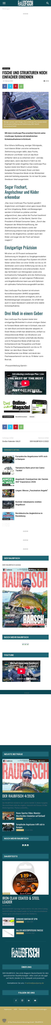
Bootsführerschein (21, 417)
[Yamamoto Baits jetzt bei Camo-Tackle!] (8, 470)
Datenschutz (23, 1009)
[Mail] (28, 1000)
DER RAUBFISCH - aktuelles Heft (12, 791)
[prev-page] (3, 524)
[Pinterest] (15, 86)
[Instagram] (22, 1000)
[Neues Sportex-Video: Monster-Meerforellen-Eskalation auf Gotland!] (8, 816)
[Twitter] (10, 86)
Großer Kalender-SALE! (11, 441)
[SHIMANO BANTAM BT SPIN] (8, 922)
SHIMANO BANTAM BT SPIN (26, 918)
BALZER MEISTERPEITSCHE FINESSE (29, 930)
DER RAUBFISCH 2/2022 (39, 441)
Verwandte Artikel (11, 450)
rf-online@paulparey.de (34, 983)
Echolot (32, 417)
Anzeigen (19, 818)
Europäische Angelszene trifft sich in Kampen (30, 826)
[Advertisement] (25, 40)
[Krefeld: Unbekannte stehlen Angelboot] (8, 505)
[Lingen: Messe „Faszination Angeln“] (8, 493)
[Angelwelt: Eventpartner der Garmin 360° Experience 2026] (8, 482)
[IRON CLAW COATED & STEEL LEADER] (25, 878)
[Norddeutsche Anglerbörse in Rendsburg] (8, 516)
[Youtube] (35, 1000)
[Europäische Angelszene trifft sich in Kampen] (8, 459)
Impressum (8, 1009)
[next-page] (7, 524)
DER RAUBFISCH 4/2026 (11, 565)
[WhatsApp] (21, 86)
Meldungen (6, 9)
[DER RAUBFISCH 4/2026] (24, 598)
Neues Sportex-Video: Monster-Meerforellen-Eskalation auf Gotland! (30, 814)
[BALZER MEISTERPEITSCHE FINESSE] (8, 933)
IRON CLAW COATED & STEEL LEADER (20, 899)
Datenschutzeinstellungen (38, 1009)
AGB (15, 1009)
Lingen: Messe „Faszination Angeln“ (31, 490)
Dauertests (6, 893)
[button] (4, 3)
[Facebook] (4, 86)
